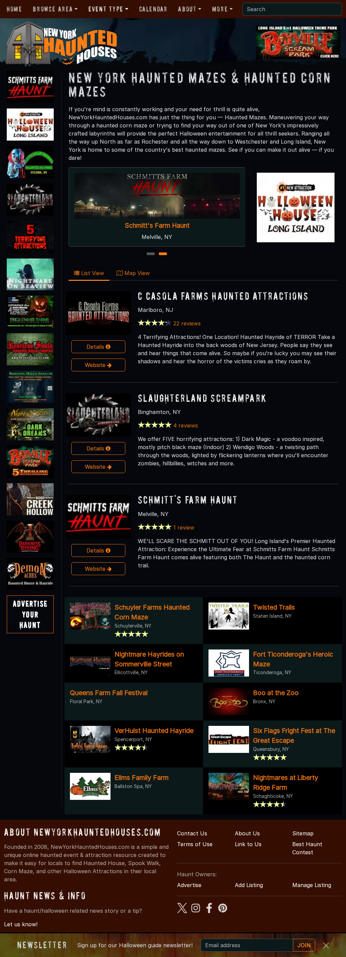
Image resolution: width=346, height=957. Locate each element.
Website (96, 365)
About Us (247, 833)
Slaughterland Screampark (202, 398)
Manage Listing (311, 885)
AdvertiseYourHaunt (30, 614)
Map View (136, 273)
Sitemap (303, 833)
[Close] (326, 945)
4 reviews (185, 425)
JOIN (304, 945)
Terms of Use (195, 844)
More (220, 9)
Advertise (189, 885)
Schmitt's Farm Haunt (156, 225)
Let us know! (21, 924)
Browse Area (53, 9)
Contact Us (192, 833)
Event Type (106, 9)
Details (96, 346)
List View (91, 273)
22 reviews (187, 323)
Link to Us (248, 844)
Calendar (153, 9)
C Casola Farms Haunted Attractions (223, 296)
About (187, 9)
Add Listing (249, 885)
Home (14, 9)
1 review (183, 527)
